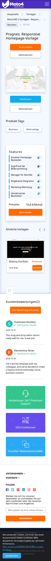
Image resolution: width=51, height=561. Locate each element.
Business (11, 24)
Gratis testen (25, 47)
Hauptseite (12, 14)
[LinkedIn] (23, 489)
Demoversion (26, 54)
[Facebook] (7, 489)
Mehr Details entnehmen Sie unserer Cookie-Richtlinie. (23, 548)
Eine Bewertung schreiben (25, 310)
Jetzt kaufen (25, 212)
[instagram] (29, 489)
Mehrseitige (32, 129)
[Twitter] (12, 489)
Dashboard (25, 99)
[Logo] (11, 4)
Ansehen (37, 267)
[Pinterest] (34, 489)
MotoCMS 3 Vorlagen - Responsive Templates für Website (24, 19)
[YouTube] (18, 489)
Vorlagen (31, 14)
